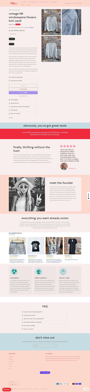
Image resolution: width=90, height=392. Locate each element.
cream (12, 44)
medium (12, 39)
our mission (11, 356)
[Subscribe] (55, 345)
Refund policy (30, 388)
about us (10, 363)
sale (9, 368)
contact (10, 366)
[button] (44, 2)
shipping (10, 359)
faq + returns (11, 361)
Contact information (43, 388)
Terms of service (36, 388)
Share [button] (11, 117)
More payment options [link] (23, 95)
